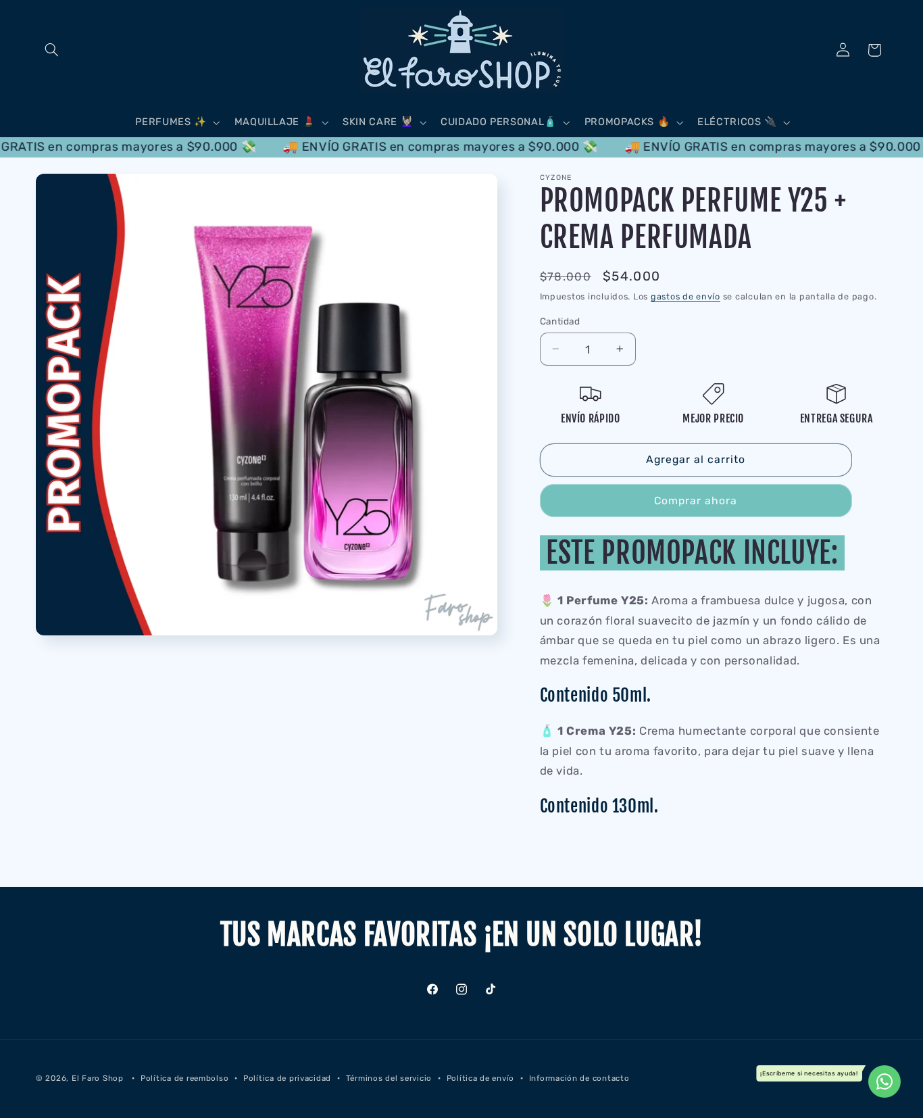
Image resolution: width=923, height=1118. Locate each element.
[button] (51, 50)
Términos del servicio (389, 1078)
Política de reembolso (184, 1078)
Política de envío (481, 1078)
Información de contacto (579, 1078)
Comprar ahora (696, 499)
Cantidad (560, 321)
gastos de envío (685, 296)
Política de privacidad (287, 1078)
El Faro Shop (98, 1078)
